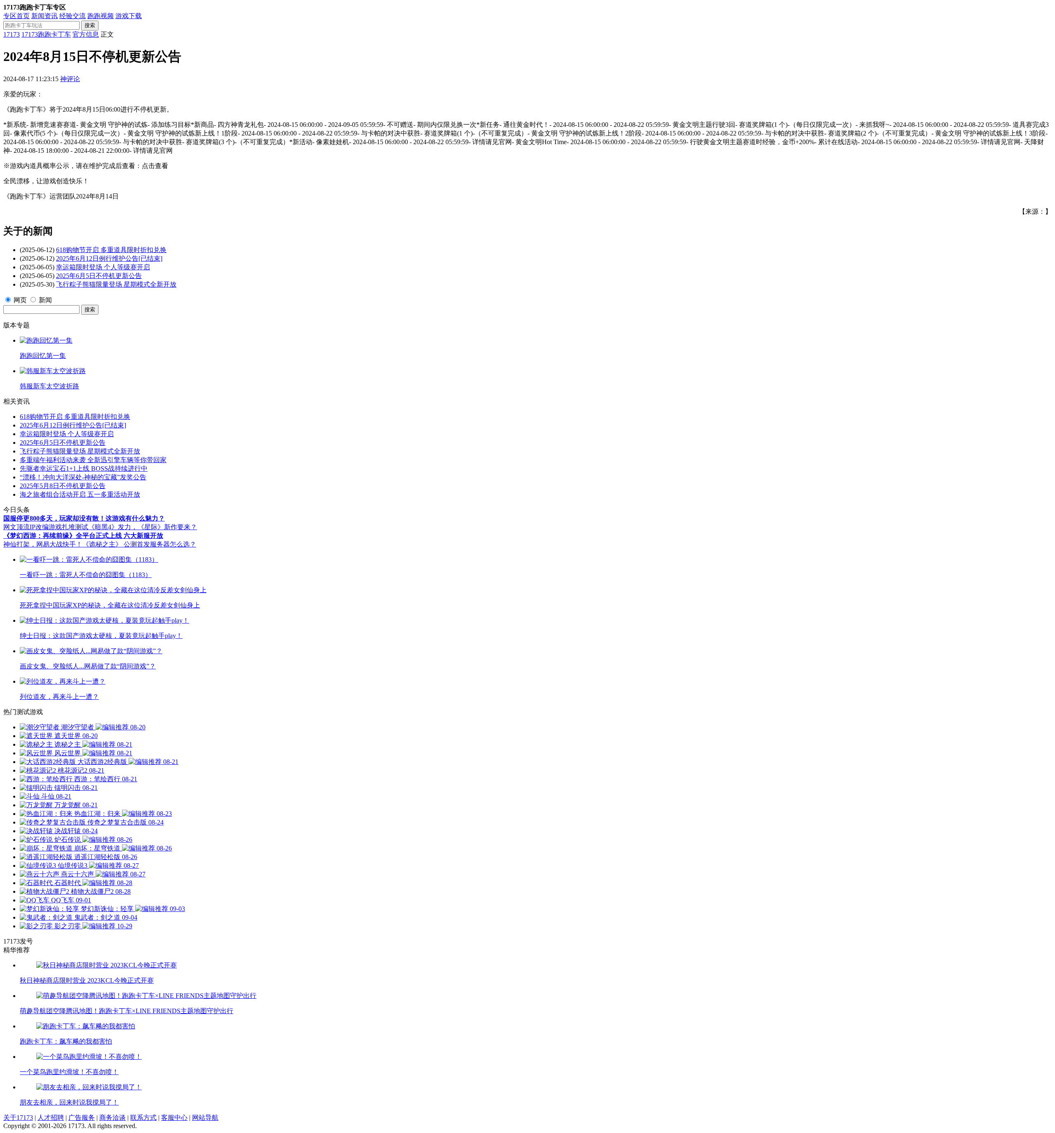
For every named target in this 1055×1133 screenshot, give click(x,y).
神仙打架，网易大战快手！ (42, 544)
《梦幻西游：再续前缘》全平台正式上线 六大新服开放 (83, 535)
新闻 (45, 300)
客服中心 (174, 1117)
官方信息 (86, 34)
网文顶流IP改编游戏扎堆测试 (45, 526)
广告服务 (81, 1117)
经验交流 (72, 15)
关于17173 (18, 1117)
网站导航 (205, 1117)
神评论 (70, 78)
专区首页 (16, 15)
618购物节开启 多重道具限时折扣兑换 (111, 249)
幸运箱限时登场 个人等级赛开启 (103, 267)
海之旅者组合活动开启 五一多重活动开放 (80, 494)
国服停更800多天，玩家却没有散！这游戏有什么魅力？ (84, 518)
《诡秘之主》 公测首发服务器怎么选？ (139, 544)
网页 (20, 300)
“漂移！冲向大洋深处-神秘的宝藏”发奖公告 (83, 477)
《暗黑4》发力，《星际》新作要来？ (142, 526)
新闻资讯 (44, 15)
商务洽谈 (112, 1117)
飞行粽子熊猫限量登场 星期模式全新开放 (116, 284)
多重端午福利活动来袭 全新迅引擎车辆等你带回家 (93, 459)
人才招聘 (51, 1117)
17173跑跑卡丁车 (46, 34)
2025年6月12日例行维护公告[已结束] (109, 258)
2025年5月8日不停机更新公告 (63, 485)
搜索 (89, 25)
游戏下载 (128, 15)
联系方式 (143, 1117)
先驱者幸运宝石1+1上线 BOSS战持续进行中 (84, 468)
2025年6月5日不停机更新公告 (99, 275)
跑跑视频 (100, 15)
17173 (11, 34)
